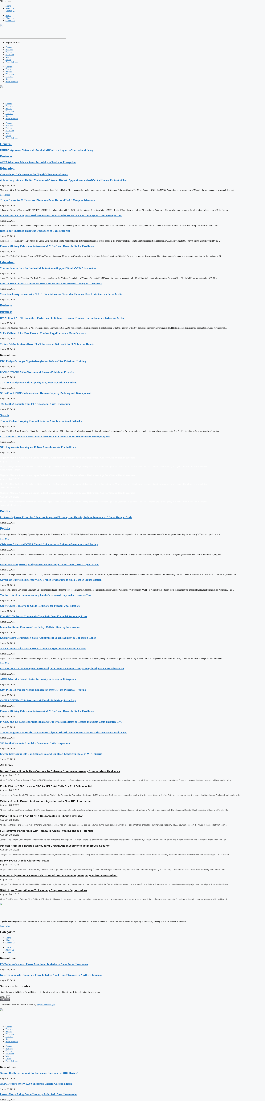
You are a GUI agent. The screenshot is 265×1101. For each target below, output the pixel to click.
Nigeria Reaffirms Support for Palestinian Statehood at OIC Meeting (39, 1073)
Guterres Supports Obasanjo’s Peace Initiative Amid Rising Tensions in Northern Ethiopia (51, 974)
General (9, 47)
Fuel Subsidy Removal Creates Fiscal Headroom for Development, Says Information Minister (58, 875)
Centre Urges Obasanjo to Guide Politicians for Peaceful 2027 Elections (40, 605)
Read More (5, 195)
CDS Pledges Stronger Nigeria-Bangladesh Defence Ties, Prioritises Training (43, 361)
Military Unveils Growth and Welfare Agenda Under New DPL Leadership (46, 801)
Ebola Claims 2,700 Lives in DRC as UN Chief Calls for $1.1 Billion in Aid (46, 786)
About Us (10, 8)
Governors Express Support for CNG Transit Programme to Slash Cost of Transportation (51, 579)
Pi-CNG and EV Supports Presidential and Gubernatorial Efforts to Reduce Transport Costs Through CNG (61, 215)
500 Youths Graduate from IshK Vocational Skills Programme (35, 403)
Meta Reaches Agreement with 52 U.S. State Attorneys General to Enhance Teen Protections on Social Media (61, 294)
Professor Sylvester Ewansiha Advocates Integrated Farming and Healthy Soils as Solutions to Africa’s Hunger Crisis (66, 517)
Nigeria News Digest (46, 1004)
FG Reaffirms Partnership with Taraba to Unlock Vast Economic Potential (46, 830)
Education (10, 54)
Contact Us (10, 11)
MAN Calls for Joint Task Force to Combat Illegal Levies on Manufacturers (43, 333)
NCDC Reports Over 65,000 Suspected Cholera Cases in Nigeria (36, 1083)
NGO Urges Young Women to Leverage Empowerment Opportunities (43, 890)
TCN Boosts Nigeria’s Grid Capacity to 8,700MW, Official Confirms (38, 382)
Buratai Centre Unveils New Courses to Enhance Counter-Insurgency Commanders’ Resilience (60, 771)
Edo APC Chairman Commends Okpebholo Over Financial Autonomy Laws (43, 616)
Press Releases (12, 62)
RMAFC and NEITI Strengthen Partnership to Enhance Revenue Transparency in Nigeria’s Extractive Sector (62, 317)
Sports (8, 59)
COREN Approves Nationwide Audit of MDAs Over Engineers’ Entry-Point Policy (46, 150)
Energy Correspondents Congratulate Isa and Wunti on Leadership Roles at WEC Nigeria (51, 753)
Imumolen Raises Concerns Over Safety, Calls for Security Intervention (40, 627)
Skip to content (6, 1)
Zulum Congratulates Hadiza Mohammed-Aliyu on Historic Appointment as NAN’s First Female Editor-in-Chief (63, 180)
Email (3, 997)
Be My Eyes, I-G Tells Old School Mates (25, 860)
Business (9, 49)
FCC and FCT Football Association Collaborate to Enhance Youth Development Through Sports (55, 436)
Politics (9, 52)
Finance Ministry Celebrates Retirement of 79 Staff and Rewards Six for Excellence (47, 246)
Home (8, 6)
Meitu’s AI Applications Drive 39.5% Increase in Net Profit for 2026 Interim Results (47, 344)
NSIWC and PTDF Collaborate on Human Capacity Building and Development (45, 393)
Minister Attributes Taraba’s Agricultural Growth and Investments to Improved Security (55, 845)
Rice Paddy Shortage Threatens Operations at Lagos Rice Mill (35, 230)
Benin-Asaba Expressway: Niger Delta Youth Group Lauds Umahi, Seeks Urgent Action (49, 564)
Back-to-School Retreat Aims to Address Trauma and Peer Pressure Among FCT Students (51, 283)
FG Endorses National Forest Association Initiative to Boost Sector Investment (44, 964)
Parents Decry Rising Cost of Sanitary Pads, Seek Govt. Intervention (38, 1094)
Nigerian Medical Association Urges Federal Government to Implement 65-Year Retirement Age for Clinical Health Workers (67, 457)
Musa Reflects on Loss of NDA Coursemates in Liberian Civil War (41, 816)
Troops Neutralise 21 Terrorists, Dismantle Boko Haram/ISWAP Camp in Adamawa (47, 200)
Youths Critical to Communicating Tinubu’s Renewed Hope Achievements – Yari (45, 595)
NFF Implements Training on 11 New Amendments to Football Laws (38, 447)
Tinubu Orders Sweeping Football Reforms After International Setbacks (41, 421)
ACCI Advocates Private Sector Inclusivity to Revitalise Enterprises (38, 162)
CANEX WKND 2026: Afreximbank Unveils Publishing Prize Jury (38, 371)
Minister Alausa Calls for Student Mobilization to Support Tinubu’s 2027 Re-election (48, 268)
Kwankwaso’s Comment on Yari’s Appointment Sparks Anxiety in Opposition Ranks (48, 637)
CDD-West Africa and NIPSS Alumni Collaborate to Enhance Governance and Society (49, 544)
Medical (9, 57)
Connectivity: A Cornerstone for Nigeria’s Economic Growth (34, 174)
